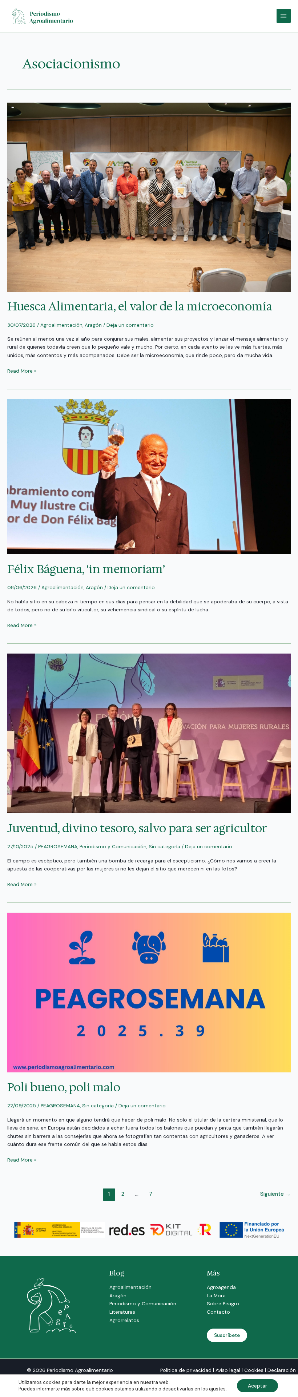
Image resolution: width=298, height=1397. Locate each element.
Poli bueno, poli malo (63, 1087)
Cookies (253, 1370)
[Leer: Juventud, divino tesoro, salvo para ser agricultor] (149, 733)
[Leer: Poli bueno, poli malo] (149, 992)
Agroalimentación (61, 325)
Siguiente (275, 1194)
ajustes (217, 1389)
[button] (227, 1335)
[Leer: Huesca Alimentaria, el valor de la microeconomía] (149, 196)
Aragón (93, 325)
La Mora (216, 1295)
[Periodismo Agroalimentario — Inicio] (43, 15)
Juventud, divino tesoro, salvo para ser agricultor (137, 828)
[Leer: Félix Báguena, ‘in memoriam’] (149, 476)
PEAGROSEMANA (57, 846)
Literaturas (122, 1312)
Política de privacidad (186, 1370)
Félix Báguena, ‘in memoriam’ (86, 569)
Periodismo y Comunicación (113, 846)
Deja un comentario (130, 325)
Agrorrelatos (124, 1320)
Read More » (21, 370)
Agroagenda (221, 1287)
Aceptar (257, 1385)
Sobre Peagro (223, 1303)
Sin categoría (164, 846)
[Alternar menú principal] (284, 16)
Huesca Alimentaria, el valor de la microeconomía (139, 306)
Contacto (218, 1312)
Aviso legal (228, 1370)
